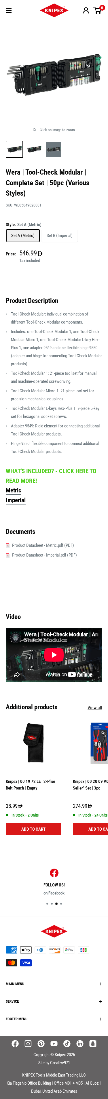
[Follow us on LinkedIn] (80, 1043)
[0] (97, 10)
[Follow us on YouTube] (54, 1043)
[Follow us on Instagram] (28, 1043)
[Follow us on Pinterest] (41, 1043)
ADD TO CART (33, 829)
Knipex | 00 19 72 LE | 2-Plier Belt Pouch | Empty (30, 785)
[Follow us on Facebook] (15, 1043)
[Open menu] (9, 10)
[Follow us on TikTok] (67, 1043)
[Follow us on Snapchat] (92, 1043)
